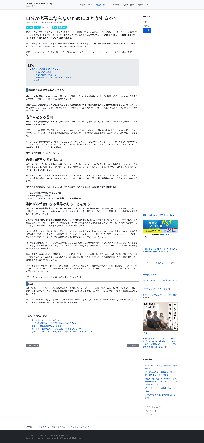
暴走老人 (62, 27)
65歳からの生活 (149, 275)
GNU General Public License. (71, 438)
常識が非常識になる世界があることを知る (53, 77)
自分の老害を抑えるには (46, 75)
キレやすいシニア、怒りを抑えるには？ (49, 320)
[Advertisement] (160, 123)
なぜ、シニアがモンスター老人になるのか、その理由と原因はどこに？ (62, 332)
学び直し (46, 27)
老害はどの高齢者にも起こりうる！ (47, 69)
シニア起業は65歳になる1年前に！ (46, 326)
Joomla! (29, 438)
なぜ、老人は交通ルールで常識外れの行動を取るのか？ (55, 323)
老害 (54, 27)
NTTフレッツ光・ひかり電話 (155, 289)
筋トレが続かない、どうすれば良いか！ (160, 215)
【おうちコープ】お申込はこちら (157, 263)
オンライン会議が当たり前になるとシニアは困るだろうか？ (57, 329)
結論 (37, 80)
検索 (145, 22)
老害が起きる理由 (43, 72)
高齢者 (29, 27)
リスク (37, 27)
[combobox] (156, 26)
